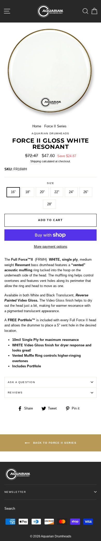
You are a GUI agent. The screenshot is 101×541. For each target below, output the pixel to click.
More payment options (50, 246)
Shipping (35, 161)
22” (56, 192)
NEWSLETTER (15, 492)
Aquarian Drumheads (50, 133)
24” (71, 192)
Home (36, 126)
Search (9, 508)
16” (13, 192)
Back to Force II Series (54, 442)
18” (27, 192)
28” (49, 204)
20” (42, 192)
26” (85, 192)
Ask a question (21, 382)
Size (50, 183)
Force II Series (55, 126)
